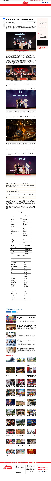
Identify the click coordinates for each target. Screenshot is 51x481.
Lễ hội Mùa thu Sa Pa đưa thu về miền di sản (20, 363)
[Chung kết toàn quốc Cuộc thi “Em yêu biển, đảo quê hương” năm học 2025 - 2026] (31, 382)
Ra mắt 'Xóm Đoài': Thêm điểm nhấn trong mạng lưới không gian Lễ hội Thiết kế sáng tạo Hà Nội (10, 436)
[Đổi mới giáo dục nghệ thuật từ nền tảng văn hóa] (10, 392)
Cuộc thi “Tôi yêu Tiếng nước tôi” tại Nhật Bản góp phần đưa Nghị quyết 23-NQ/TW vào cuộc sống (26, 326)
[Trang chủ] (4, 5)
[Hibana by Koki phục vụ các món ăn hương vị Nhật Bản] (21, 130)
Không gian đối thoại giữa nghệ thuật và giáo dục (25, 348)
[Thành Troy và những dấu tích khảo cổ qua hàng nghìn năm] (31, 441)
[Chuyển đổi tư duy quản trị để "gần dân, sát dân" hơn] (31, 412)
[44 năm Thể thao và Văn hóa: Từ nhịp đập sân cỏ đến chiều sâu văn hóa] (31, 451)
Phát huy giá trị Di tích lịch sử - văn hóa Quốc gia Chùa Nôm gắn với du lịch (10, 364)
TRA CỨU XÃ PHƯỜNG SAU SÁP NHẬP (37, 0)
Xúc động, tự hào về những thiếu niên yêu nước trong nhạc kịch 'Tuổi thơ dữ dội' (10, 375)
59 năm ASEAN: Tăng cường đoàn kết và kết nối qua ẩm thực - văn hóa (20, 375)
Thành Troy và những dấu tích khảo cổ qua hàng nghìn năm (31, 445)
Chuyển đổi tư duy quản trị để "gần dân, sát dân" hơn (31, 416)
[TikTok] (47, 0)
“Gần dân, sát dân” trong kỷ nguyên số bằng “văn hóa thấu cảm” (26, 333)
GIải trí (29, 462)
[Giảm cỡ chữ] (3, 26)
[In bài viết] (4, 22)
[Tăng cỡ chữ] (3, 23)
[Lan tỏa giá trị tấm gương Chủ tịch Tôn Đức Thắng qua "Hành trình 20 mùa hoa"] (20, 441)
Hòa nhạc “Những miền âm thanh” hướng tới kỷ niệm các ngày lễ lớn (26, 341)
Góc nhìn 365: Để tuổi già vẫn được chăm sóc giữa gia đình (20, 455)
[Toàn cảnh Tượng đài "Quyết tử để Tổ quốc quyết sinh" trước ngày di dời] (10, 412)
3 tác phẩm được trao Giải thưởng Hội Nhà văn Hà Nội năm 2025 (43, 27)
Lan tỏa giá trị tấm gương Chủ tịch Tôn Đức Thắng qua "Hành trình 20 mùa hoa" (20, 446)
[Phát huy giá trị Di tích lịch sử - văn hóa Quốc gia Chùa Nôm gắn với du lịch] (10, 359)
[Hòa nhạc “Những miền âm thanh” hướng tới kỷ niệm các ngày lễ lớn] (11, 342)
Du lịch (26, 462)
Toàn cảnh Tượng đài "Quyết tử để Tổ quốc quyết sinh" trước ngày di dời (10, 416)
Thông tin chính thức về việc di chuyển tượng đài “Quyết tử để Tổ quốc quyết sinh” (20, 426)
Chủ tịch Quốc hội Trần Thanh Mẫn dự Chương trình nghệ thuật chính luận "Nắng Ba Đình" (10, 426)
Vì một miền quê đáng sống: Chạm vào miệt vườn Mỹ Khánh (20, 416)
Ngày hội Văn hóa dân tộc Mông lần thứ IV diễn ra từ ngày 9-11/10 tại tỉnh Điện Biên (31, 396)
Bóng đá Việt (14, 462)
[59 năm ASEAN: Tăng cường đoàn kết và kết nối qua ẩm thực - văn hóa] (20, 370)
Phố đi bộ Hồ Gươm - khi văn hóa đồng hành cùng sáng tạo (43, 34)
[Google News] (31, 21)
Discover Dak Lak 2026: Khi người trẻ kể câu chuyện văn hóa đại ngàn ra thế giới (20, 386)
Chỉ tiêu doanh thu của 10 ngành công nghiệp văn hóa (43, 37)
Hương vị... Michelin (9, 308)
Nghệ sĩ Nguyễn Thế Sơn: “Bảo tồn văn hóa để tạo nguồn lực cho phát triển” (10, 386)
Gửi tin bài (43, 0)
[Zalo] (47, 2)
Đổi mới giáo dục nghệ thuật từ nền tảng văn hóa (10, 396)
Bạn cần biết (37, 462)
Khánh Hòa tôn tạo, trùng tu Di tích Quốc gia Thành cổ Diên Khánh (20, 406)
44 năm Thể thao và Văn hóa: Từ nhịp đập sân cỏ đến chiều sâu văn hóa (31, 456)
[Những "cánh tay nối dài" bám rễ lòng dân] (10, 451)
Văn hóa (23, 462)
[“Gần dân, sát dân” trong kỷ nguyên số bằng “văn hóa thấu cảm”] (11, 335)
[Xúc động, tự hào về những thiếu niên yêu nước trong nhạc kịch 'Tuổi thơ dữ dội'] (10, 370)
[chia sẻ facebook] (4, 20)
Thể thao (11, 462)
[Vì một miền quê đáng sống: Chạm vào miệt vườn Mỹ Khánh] (20, 412)
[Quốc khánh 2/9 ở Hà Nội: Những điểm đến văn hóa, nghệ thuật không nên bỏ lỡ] (10, 402)
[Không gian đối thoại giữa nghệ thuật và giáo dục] (11, 350)
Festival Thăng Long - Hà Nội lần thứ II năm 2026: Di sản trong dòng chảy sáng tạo (31, 426)
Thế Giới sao (32, 462)
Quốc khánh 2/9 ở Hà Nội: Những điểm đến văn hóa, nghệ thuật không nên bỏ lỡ (10, 406)
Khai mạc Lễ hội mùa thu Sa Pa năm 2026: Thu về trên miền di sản (26, 318)
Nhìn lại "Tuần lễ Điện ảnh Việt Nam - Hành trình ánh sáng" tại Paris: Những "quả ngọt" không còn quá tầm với (43, 23)
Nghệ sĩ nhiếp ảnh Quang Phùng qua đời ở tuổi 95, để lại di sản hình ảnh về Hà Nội (31, 406)
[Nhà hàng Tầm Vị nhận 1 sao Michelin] (21, 165)
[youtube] (44, 2)
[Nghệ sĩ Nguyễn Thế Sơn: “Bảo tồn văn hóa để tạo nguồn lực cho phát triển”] (10, 382)
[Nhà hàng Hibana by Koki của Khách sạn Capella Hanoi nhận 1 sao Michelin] (21, 99)
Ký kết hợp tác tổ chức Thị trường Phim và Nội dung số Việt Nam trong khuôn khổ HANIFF (31, 436)
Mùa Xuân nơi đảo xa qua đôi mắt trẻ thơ (43, 30)
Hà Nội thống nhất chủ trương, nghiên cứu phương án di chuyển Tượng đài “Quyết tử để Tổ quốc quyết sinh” (31, 364)
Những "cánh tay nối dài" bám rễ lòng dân (10, 455)
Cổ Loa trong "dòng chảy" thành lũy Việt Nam (20, 435)
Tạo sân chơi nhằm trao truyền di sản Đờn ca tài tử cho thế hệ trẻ (20, 396)
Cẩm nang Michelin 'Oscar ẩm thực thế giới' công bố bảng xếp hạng (14, 309)
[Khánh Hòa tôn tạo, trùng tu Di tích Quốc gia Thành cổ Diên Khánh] (20, 402)
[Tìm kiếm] (4, 2)
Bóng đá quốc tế (19, 462)
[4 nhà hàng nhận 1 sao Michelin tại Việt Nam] (21, 41)
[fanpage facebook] (43, 2)
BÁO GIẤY (32, 0)
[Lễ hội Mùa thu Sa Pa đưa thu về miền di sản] (20, 359)
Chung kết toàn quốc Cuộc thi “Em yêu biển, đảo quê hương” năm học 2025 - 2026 (31, 386)
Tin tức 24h (7, 462)
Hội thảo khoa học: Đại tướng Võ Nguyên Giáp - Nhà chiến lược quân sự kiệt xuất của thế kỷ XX (10, 446)
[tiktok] (45, 2)
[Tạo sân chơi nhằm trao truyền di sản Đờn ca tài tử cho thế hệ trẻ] (20, 392)
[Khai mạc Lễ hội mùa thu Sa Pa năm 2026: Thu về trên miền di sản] (11, 319)
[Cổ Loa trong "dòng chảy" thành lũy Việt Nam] (20, 431)
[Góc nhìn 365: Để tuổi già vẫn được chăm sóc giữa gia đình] (20, 451)
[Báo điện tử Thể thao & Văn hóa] (25, 2)
